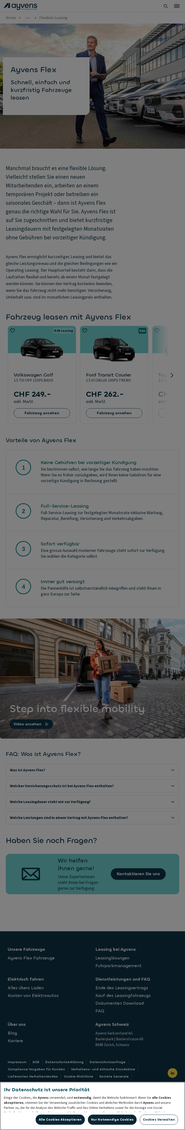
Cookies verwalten (159, 1119)
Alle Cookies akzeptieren (60, 1119)
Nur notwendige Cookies (112, 1119)
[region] (92, 1106)
